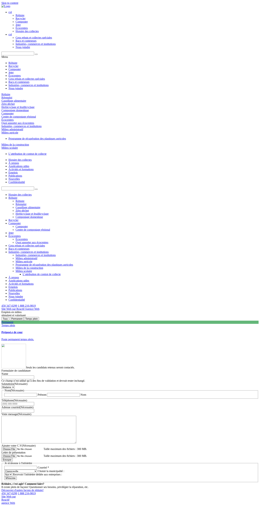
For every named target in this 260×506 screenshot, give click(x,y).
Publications (15, 175)
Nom (83, 394)
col (10, 12)
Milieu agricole (9, 132)
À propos (13, 162)
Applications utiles (18, 166)
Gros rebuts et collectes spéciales (34, 37)
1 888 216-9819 (27, 305)
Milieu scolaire (9, 147)
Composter (22, 21)
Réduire (20, 15)
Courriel (43, 467)
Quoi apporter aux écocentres (17, 123)
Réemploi (6, 97)
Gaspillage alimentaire (13, 100)
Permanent (16, 318)
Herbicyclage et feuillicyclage (17, 107)
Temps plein (31, 318)
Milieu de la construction (15, 144)
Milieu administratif (12, 129)
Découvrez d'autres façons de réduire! (22, 490)
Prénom (42, 394)
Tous (5, 318)
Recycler (20, 18)
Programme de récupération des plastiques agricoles (37, 138)
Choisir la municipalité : (50, 471)
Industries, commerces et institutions (36, 43)
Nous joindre (23, 47)
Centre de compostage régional (18, 116)
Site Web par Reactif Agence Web (20, 308)
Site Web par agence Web (8, 499)
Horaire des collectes (27, 31)
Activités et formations (21, 169)
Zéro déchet (8, 103)
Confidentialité (16, 182)
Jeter (18, 24)
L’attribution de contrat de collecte (27, 153)
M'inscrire (10, 478)
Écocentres (22, 28)
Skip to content (9, 2)
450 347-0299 (9, 305)
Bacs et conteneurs (26, 40)
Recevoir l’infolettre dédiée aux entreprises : (37, 474)
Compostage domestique (15, 110)
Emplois (13, 172)
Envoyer (7, 459)
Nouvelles (14, 178)
